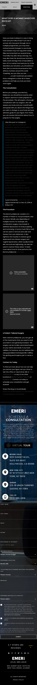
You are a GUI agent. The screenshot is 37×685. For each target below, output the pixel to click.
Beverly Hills (15, 454)
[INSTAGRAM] (12, 653)
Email (2, 523)
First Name (4, 504)
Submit (18, 637)
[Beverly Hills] (5, 456)
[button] (35, 5)
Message (3, 580)
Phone (3, 532)
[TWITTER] (18, 653)
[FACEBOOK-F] (15, 653)
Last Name (4, 513)
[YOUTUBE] (25, 653)
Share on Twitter (23, 391)
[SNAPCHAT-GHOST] (8, 653)
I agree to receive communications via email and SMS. (19, 624)
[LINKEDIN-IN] (28, 653)
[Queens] (5, 484)
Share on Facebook (10, 391)
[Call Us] (5, 497)
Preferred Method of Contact (11, 595)
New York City (16, 470)
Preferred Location (8, 560)
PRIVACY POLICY (18, 680)
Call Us (13, 495)
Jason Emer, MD (24, 200)
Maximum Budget (6, 551)
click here (20, 252)
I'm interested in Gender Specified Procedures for (17, 570)
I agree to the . (18, 619)
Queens (13, 483)
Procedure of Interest (9, 542)
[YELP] (21, 653)
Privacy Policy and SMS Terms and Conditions (19, 614)
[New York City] (5, 472)
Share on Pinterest (17, 394)
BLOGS (4, 25)
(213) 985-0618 (17, 498)
